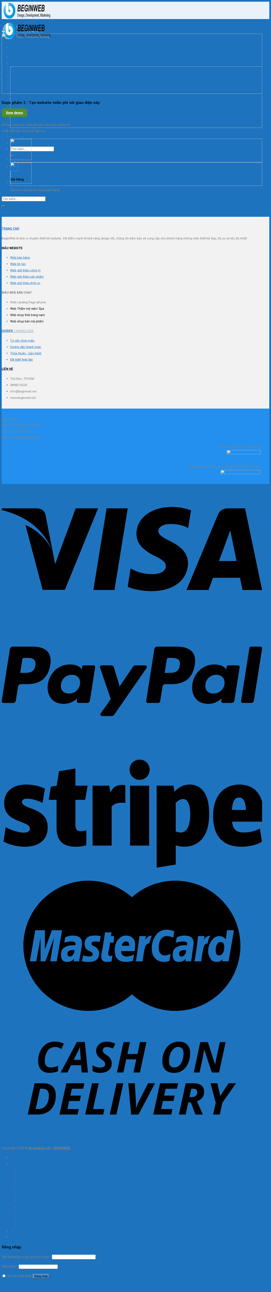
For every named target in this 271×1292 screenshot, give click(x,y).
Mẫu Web (17, 1164)
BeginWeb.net (40, 1148)
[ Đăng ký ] (31, 137)
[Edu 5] (21, 159)
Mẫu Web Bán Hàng (33, 1170)
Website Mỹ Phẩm (22, 106)
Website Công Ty (31, 1182)
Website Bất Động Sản (35, 1176)
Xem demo (14, 113)
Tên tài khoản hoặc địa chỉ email (26, 1257)
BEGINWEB (62, 1148)
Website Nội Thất (31, 1212)
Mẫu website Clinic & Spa (27, 124)
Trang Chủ (17, 1158)
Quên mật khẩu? (13, 1285)
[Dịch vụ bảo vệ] (21, 183)
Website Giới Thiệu (32, 1194)
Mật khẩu (10, 1266)
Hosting (16, 131)
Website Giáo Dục (32, 1188)
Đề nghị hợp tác (21, 360)
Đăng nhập (41, 1276)
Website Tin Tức (21, 118)
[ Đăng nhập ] (11, 137)
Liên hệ (15, 1237)
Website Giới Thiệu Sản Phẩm (40, 1200)
